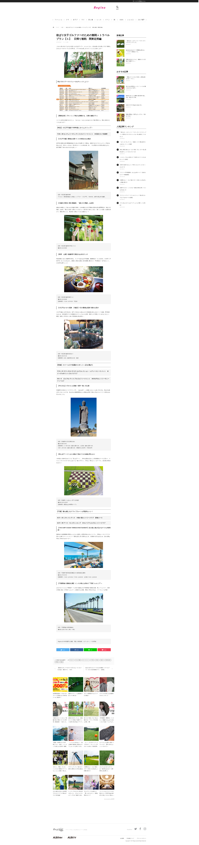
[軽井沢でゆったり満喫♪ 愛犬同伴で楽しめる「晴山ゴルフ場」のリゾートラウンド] (120, 99)
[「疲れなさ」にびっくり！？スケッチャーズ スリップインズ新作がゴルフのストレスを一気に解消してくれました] (120, 44)
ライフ (83, 20)
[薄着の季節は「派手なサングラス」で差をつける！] (120, 117)
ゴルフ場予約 (141, 20)
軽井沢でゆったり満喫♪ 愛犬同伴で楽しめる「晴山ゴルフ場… (135, 96)
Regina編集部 (62, 660)
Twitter (135, 829)
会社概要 (122, 838)
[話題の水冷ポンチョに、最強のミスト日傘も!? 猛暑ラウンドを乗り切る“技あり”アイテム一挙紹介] (120, 62)
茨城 (57, 661)
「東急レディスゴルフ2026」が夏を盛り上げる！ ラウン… (136, 77)
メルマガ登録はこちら (140, 1)
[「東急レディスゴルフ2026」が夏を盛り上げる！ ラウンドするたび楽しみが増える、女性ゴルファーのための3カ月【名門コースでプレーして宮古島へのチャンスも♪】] (120, 80)
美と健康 (90, 20)
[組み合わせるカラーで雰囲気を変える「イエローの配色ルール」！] (120, 53)
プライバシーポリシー (141, 838)
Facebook (140, 829)
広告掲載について (130, 838)
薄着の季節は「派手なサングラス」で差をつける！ (136, 115)
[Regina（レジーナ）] (99, 7)
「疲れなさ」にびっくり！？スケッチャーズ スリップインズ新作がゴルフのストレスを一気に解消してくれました (133, 134)
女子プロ (75, 20)
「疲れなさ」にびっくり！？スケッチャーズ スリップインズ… (136, 41)
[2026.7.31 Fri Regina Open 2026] (120, 108)
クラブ (67, 20)
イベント (107, 20)
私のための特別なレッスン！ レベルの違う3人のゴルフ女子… (136, 87)
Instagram (145, 829)
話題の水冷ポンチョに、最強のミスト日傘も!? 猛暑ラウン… (136, 60)
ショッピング (130, 20)
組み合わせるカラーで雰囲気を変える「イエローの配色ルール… (135, 50)
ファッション (58, 20)
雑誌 (114, 20)
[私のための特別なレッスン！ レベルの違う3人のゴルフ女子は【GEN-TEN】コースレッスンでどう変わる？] (120, 89)
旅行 (63, 27)
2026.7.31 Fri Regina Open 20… (134, 105)
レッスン (99, 20)
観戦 (62, 661)
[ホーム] (53, 27)
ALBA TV (121, 20)
